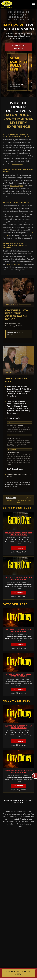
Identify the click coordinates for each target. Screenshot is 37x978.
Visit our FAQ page (16, 186)
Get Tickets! (18, 548)
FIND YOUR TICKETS (18, 46)
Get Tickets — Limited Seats (18, 973)
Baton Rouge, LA (7, 7)
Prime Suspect (17, 164)
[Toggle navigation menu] (33, 4)
